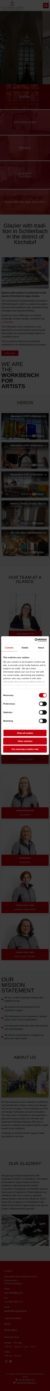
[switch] (43, 704)
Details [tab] (25, 647)
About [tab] (41, 647)
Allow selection (25, 741)
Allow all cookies (25, 733)
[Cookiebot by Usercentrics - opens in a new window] (35, 640)
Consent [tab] (9, 647)
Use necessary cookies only (25, 749)
